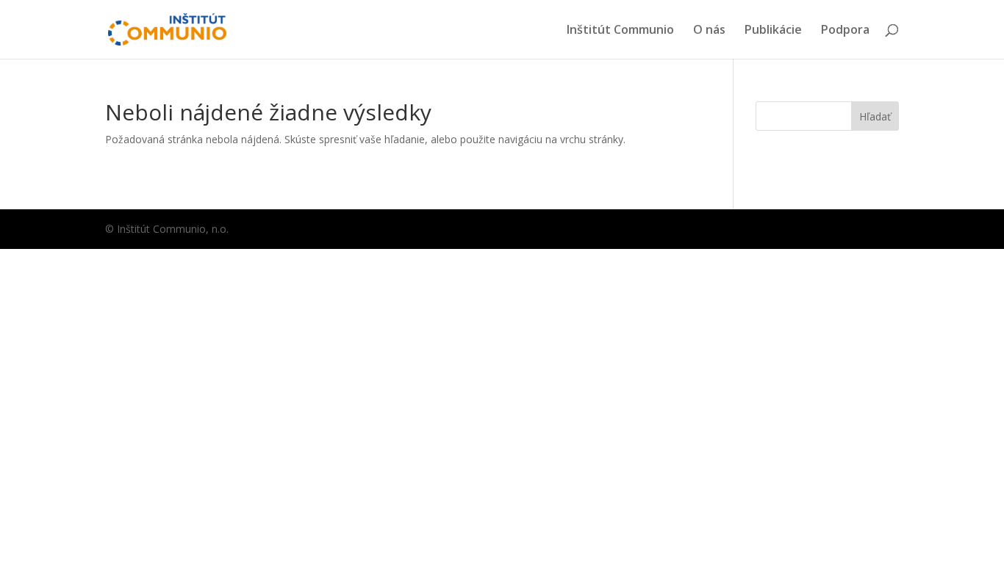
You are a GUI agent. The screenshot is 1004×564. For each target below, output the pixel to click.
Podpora (845, 30)
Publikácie (773, 30)
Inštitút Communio (620, 30)
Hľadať (875, 116)
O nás (709, 30)
